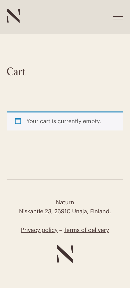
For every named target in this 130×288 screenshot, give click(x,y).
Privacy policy (39, 230)
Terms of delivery (86, 230)
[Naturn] (13, 20)
